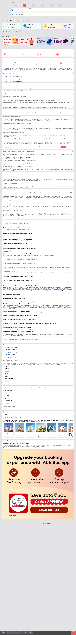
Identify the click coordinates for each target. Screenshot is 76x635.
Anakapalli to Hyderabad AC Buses (11, 347)
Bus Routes (8, 31)
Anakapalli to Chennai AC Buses (11, 351)
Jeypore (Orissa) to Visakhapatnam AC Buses (13, 81)
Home (3, 31)
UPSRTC (71, 433)
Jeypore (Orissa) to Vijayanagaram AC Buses (13, 79)
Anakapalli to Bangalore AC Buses (11, 357)
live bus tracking (8, 204)
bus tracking (40, 312)
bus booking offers (60, 196)
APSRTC (6, 433)
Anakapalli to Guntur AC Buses (11, 349)
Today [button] (13, 2)
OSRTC (54, 86)
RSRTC (60, 434)
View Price (63, 146)
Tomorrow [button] (17, 2)
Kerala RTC (39, 434)
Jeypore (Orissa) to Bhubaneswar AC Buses (13, 76)
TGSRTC (17, 434)
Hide (71, 341)
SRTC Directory (39, 421)
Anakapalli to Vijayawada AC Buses (12, 352)
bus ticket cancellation (59, 290)
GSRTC (49, 434)
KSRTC (27, 434)
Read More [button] (34, 33)
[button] (15, 5)
